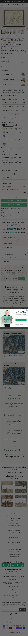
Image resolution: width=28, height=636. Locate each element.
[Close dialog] (27, 310)
